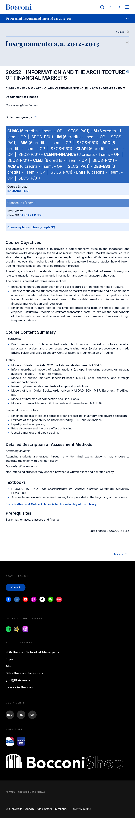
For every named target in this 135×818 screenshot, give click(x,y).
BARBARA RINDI (18, 191)
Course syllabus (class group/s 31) (31, 227)
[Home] (19, 7)
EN (111, 7)
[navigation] (67, 18)
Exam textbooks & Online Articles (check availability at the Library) (52, 504)
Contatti (120, 32)
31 (35, 117)
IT (119, 7)
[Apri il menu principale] (127, 7)
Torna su (118, 554)
